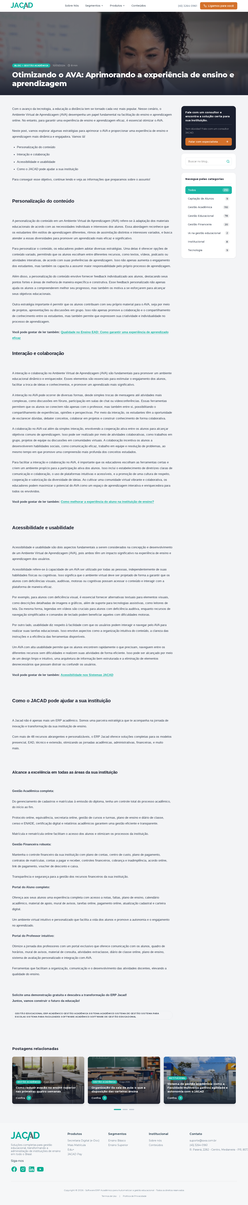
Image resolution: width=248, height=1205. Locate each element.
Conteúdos (138, 5)
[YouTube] (40, 1169)
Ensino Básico (117, 1140)
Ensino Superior (118, 1145)
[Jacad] (22, 6)
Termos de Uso (109, 1196)
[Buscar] (228, 161)
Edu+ (71, 1149)
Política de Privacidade (134, 1196)
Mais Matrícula (77, 1145)
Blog (17, 65)
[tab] (117, 1109)
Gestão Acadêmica (36, 65)
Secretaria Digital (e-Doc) (83, 1140)
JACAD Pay (75, 1154)
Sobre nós (155, 1140)
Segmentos (92, 5)
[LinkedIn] (31, 1169)
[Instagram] (23, 1169)
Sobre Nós (72, 5)
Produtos (116, 5)
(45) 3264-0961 (187, 5)
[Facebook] (14, 1169)
